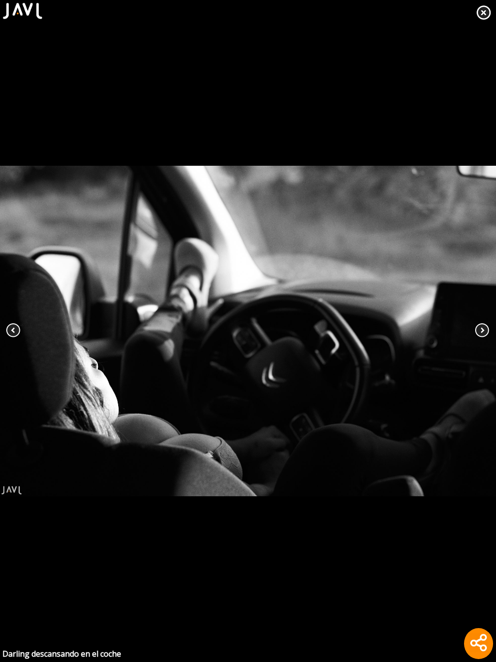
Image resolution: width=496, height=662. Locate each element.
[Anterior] (49, 331)
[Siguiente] (446, 331)
